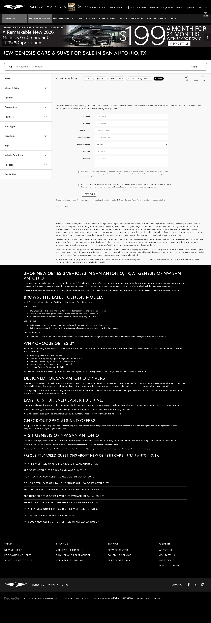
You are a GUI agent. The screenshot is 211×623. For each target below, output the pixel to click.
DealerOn (41, 598)
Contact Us (167, 555)
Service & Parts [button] (110, 18)
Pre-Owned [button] (64, 18)
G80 (31, 314)
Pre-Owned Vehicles (17, 555)
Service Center (118, 550)
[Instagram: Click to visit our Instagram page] (202, 585)
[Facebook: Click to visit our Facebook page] (188, 585)
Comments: (85, 158)
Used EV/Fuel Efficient (40, 18)
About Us (165, 550)
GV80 (32, 328)
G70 (31, 311)
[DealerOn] (11, 598)
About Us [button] (124, 18)
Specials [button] (135, 18)
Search (194, 67)
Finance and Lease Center (73, 555)
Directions (166, 560)
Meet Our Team (169, 565)
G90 (31, 316)
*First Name (85, 116)
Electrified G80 (36, 336)
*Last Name (85, 123)
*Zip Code (86, 151)
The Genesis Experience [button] (164, 18)
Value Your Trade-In (69, 550)
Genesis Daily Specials (14, 18)
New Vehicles (13, 550)
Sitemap (49, 598)
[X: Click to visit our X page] (195, 585)
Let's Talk (89, 194)
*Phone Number (84, 137)
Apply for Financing (69, 560)
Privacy (56, 598)
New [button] (55, 18)
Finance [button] (96, 18)
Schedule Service (119, 555)
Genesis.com (137, 598)
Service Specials (119, 560)
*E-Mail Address (84, 130)
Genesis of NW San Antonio (102, 283)
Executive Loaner (81, 18)
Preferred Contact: (83, 144)
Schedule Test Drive (18, 560)
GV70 (31, 325)
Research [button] (146, 18)
